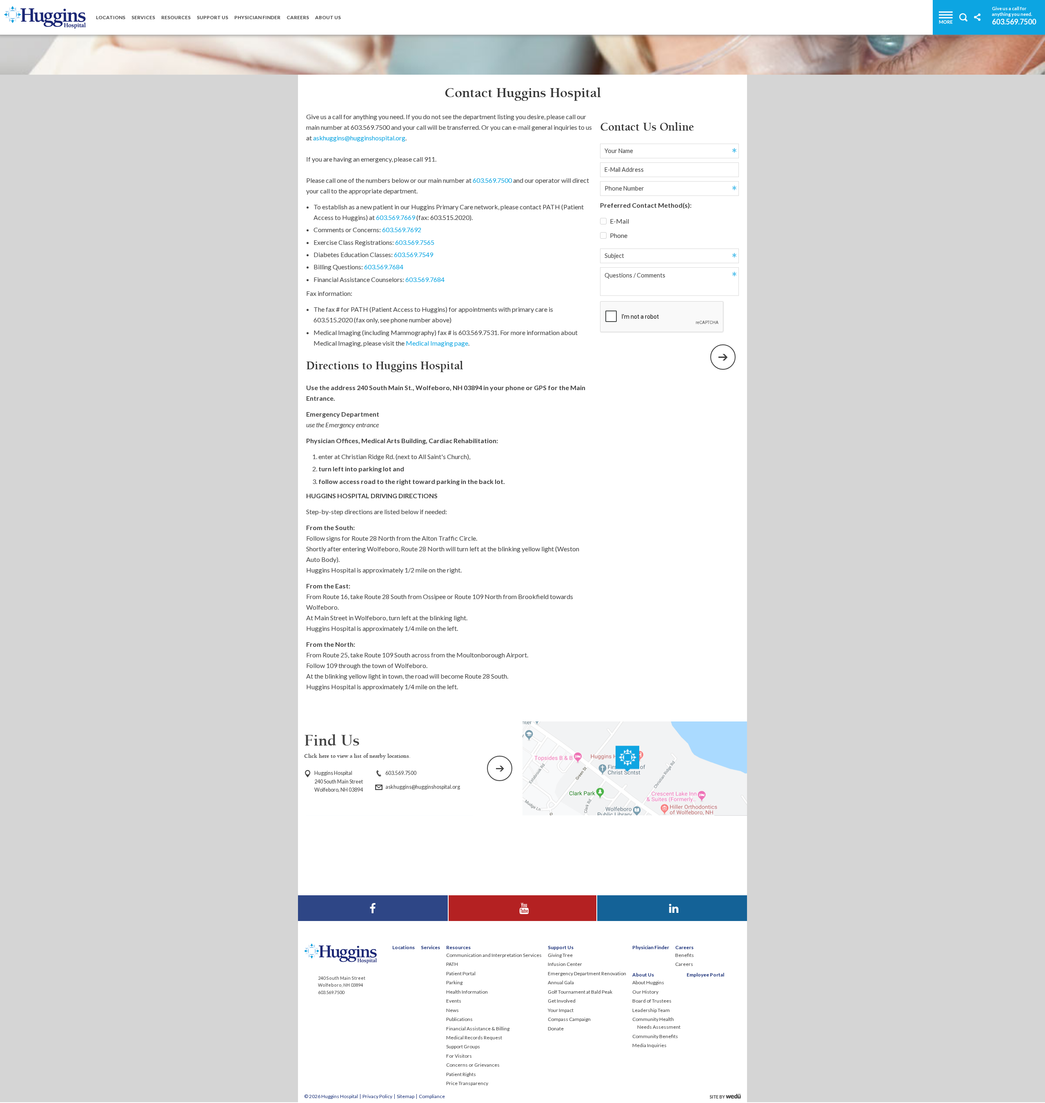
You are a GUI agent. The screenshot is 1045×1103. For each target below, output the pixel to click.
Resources (176, 17)
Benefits (684, 955)
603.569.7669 (395, 217)
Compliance (432, 1096)
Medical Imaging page (437, 343)
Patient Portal (461, 973)
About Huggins (648, 982)
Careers (298, 17)
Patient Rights (461, 1074)
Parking (454, 982)
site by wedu (727, 1096)
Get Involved (562, 1001)
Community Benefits (655, 1036)
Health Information (467, 992)
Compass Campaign (569, 1019)
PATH (452, 964)
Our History (645, 992)
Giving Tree (560, 955)
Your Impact (561, 1010)
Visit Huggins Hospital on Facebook (373, 900)
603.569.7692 (401, 229)
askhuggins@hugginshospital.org (359, 138)
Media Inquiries (649, 1045)
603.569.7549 (413, 254)
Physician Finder (257, 17)
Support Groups (463, 1046)
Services (143, 17)
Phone (618, 235)
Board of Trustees (651, 1001)
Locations (110, 17)
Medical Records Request (474, 1037)
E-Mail (619, 221)
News (452, 1010)
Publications (459, 1019)
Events (453, 1001)
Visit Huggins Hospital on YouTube (522, 900)
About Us (328, 17)
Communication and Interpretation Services (494, 955)
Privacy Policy (377, 1096)
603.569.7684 (383, 267)
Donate (556, 1028)
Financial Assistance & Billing (477, 1028)
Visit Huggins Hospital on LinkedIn (672, 900)
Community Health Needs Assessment (656, 1023)
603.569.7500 (1014, 21)
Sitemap (405, 1096)
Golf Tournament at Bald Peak (580, 992)
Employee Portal (705, 975)
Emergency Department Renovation (587, 973)
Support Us (212, 17)
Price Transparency (467, 1083)
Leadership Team (651, 1010)
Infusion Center (565, 964)
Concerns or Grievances (473, 1065)
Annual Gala (561, 982)
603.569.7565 (414, 242)
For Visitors (459, 1056)
